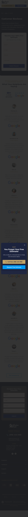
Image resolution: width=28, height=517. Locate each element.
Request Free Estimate (14, 267)
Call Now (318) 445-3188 (14, 262)
